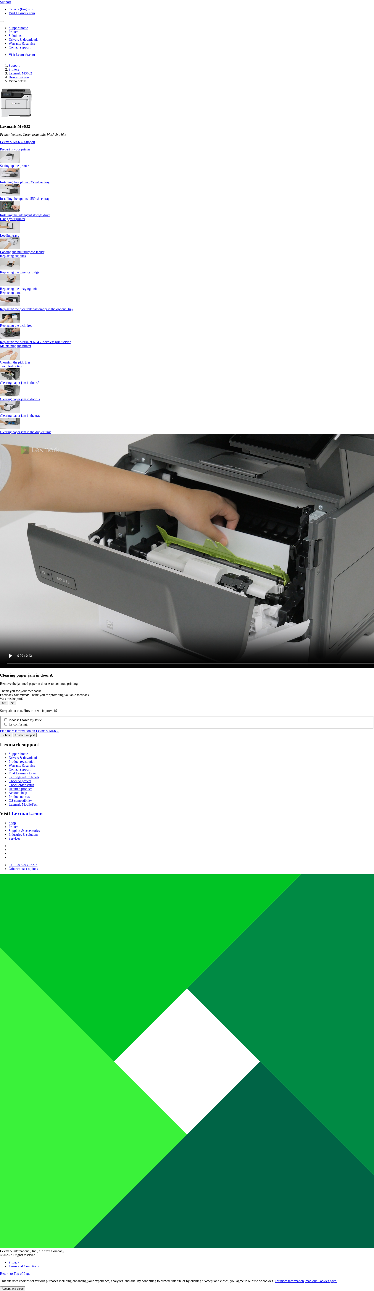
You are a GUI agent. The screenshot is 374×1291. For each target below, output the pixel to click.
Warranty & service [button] (22, 43)
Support (14, 65)
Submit (6, 735)
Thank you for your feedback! (20, 691)
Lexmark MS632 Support (17, 142)
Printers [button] (14, 32)
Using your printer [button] (12, 219)
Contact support (25, 735)
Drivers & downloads (23, 757)
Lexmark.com (27, 813)
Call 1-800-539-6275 (23, 865)
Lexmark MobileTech (23, 804)
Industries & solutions (23, 834)
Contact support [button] (19, 47)
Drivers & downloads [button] (23, 39)
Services (14, 838)
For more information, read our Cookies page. (306, 1281)
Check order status (21, 785)
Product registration (22, 761)
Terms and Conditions (24, 1266)
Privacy (14, 1262)
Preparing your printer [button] (15, 149)
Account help (18, 793)
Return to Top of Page (15, 1273)
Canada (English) (20, 9)
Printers (14, 69)
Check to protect (20, 781)
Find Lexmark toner (22, 773)
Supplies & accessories (24, 830)
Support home (18, 754)
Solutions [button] (15, 35)
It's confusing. (18, 724)
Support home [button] (18, 28)
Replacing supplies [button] (13, 256)
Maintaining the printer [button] (15, 346)
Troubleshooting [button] (11, 366)
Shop (12, 823)
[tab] (187, 149)
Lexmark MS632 (20, 73)
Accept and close (13, 1288)
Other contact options (23, 869)
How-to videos (19, 77)
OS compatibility (20, 800)
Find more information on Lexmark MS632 (29, 731)
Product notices (19, 796)
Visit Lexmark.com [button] (22, 13)
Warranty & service (22, 765)
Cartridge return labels (24, 777)
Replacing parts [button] (10, 292)
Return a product (20, 789)
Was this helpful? (11, 699)
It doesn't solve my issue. (26, 720)
